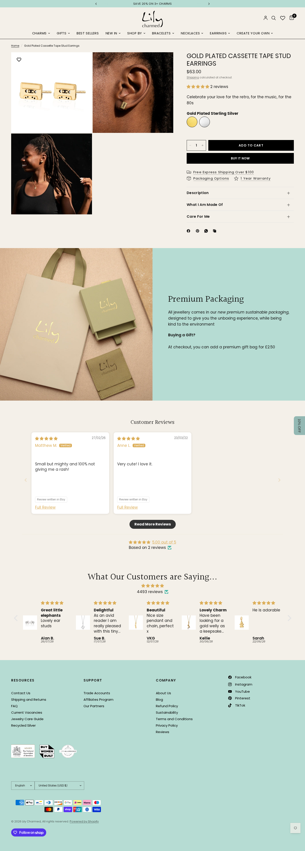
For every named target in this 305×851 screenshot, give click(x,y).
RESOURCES (23, 680)
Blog (159, 699)
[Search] (273, 18)
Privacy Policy (167, 725)
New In (111, 33)
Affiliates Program (98, 699)
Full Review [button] (45, 507)
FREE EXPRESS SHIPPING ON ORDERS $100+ (203, 4)
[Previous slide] (25, 480)
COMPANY (166, 680)
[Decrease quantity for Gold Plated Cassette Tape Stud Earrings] (190, 145)
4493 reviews (150, 591)
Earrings (218, 33)
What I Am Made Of (205, 204)
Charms (39, 33)
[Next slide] (279, 480)
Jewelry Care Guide (27, 719)
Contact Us (20, 693)
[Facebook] (189, 231)
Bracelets (161, 33)
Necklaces (190, 33)
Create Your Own (253, 33)
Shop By (134, 33)
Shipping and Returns (28, 699)
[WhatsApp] (207, 231)
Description (198, 192)
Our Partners (94, 706)
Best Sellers (88, 33)
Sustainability (167, 712)
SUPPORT (93, 680)
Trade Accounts (97, 693)
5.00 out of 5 (164, 542)
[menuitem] (41, 33)
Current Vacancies (26, 712)
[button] (198, 86)
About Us (163, 693)
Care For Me (198, 216)
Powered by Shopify (84, 821)
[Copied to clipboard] (215, 231)
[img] (46, 438)
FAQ (14, 706)
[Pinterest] (198, 231)
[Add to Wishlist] (19, 60)
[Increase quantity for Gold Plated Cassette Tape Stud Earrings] (202, 145)
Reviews (162, 732)
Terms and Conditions (174, 719)
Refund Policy (167, 706)
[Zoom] (82, 61)
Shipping (193, 77)
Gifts (62, 33)
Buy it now (240, 158)
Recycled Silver (23, 725)
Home (15, 46)
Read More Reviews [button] (152, 524)
